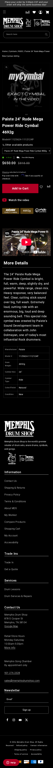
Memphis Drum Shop (25, 742)
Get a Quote (11, 569)
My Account (11, 535)
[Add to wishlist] (34, 12)
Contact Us (10, 481)
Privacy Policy (12, 494)
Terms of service (21, 754)
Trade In (9, 562)
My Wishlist (10, 515)
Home (4, 51)
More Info (9, 647)
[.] (48, 189)
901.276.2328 (12, 672)
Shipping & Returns (14, 487)
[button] (4, 12)
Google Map (11, 626)
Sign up (27, 710)
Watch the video (19, 200)
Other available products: (19, 145)
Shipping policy (20, 750)
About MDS (10, 508)
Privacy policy (36, 750)
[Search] (46, 34)
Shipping (5, 172)
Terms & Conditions (15, 501)
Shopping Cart (12, 528)
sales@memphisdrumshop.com (22, 680)
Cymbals (13, 51)
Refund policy (22, 745)
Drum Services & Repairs (18, 596)
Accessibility (11, 542)
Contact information (38, 745)
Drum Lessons (12, 589)
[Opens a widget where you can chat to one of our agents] (11, 763)
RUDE (20, 51)
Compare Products (15, 522)
